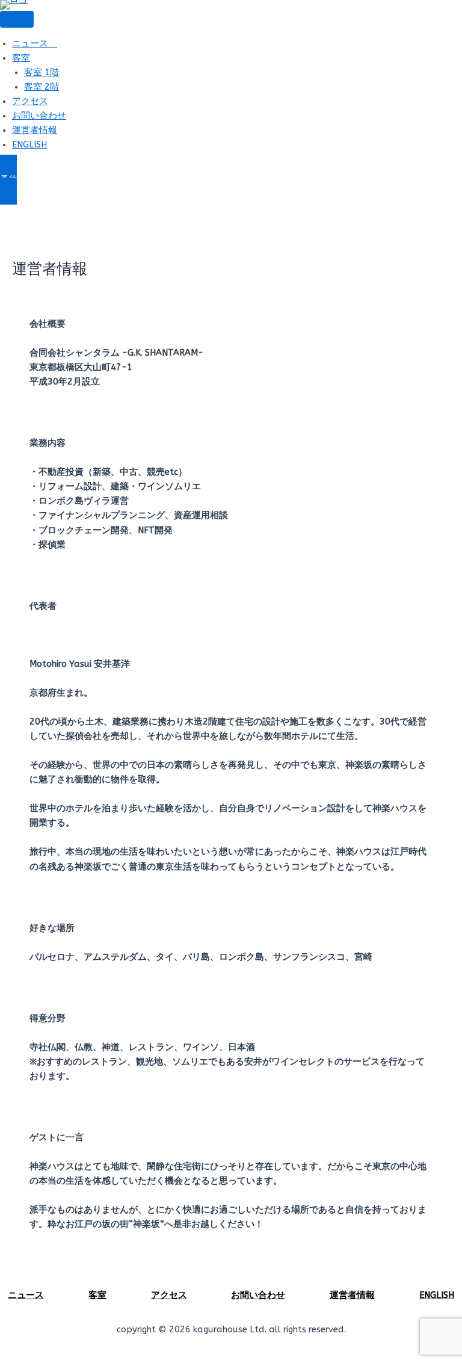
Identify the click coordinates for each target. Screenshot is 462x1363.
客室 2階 (41, 87)
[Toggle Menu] (17, 19)
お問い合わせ (39, 116)
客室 (21, 58)
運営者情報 (34, 130)
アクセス (30, 101)
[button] (231, 180)
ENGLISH (29, 145)
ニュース (34, 44)
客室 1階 (41, 72)
